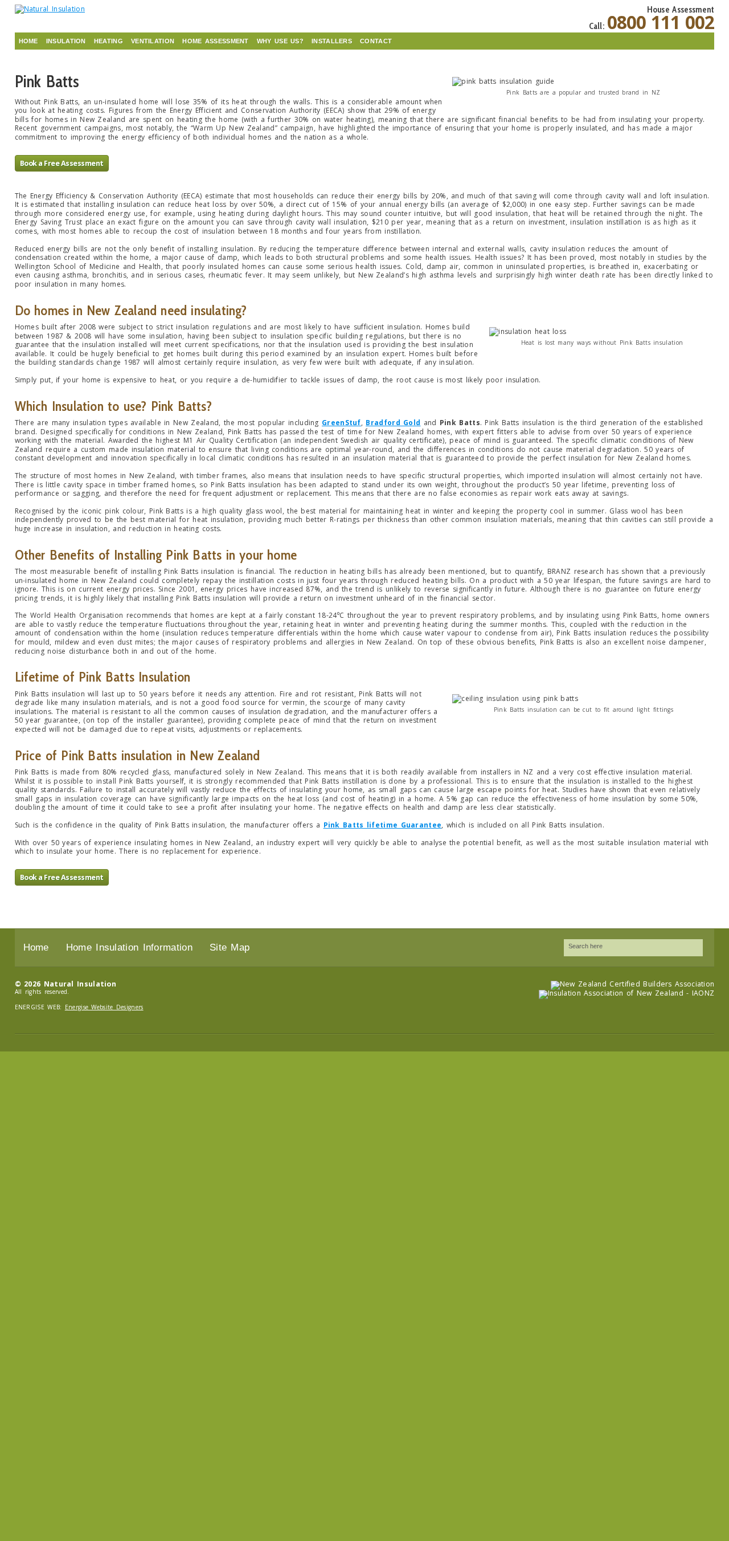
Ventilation (152, 41)
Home (28, 41)
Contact (376, 41)
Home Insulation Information (129, 947)
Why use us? (280, 41)
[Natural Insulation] (94, 9)
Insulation (66, 41)
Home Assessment (215, 41)
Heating (108, 41)
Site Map (229, 947)
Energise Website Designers (104, 1007)
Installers (332, 41)
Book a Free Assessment (62, 163)
